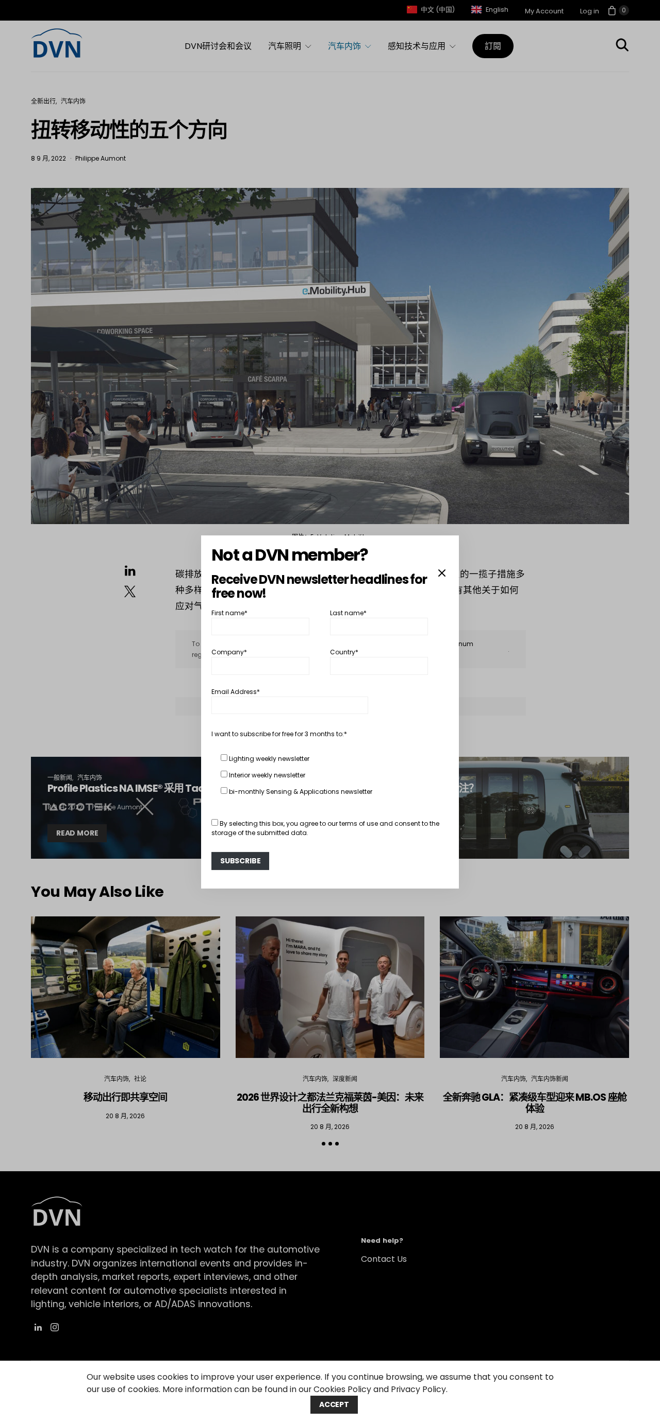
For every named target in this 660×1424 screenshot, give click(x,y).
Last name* (348, 613)
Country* (344, 652)
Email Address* (235, 691)
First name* (229, 613)
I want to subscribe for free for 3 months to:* (279, 734)
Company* (229, 652)
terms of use (358, 823)
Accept (334, 1404)
